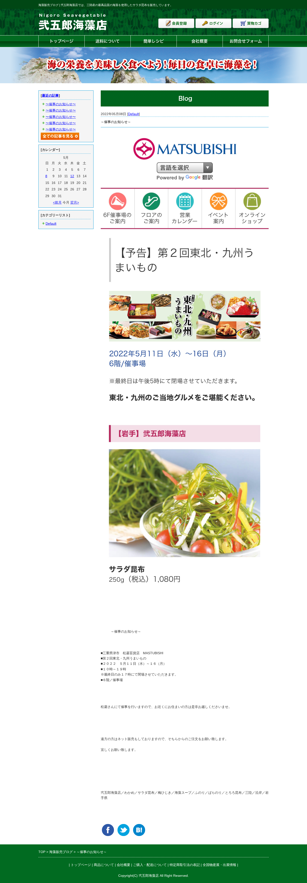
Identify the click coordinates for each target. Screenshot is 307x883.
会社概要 (199, 41)
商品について (104, 865)
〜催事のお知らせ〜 (61, 104)
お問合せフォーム (246, 41)
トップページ (61, 41)
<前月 (57, 202)
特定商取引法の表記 (185, 865)
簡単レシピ (153, 41)
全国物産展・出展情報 (219, 865)
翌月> (74, 202)
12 (72, 176)
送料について (107, 41)
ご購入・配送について (150, 865)
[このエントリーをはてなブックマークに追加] (139, 830)
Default (133, 114)
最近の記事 (50, 95)
